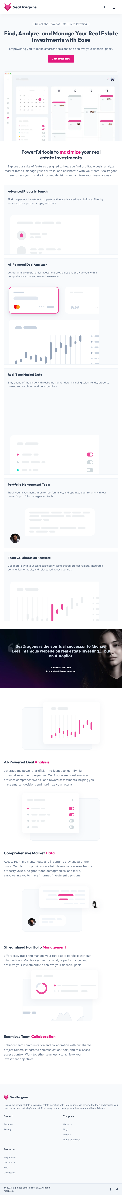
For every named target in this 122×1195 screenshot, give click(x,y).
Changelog (9, 1172)
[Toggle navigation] (115, 7)
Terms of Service (71, 1139)
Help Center (10, 1157)
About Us (67, 1124)
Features (8, 1124)
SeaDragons (19, 1097)
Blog (65, 1129)
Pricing (7, 1129)
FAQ (6, 1167)
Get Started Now (61, 58)
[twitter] (117, 1189)
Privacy (67, 1134)
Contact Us (9, 1162)
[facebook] (110, 1189)
